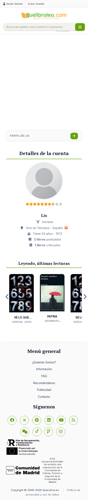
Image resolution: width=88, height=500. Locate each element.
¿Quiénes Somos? (44, 362)
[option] (21, 299)
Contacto (44, 396)
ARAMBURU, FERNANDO (52, 321)
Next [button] (85, 296)
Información (44, 369)
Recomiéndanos (44, 383)
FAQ (44, 376)
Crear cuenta (36, 3)
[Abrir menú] (80, 27)
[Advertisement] (44, 83)
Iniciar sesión (14, 3)
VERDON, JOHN (21, 321)
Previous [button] (7, 296)
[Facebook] (12, 420)
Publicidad (44, 389)
